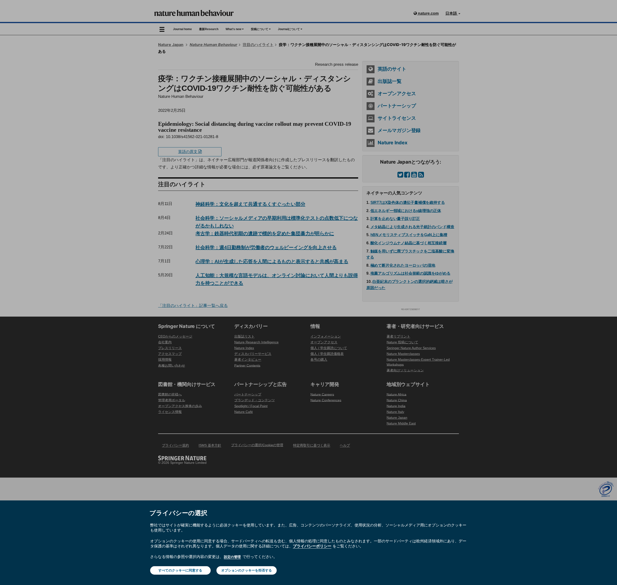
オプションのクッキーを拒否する (246, 570)
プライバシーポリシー (312, 546)
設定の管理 (232, 557)
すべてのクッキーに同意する (180, 570)
